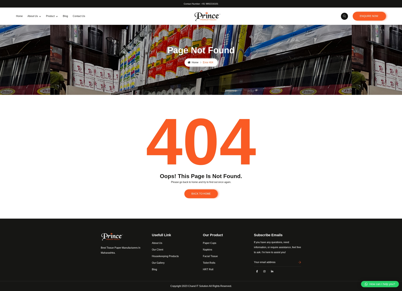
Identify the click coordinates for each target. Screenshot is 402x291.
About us (32, 16)
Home (19, 16)
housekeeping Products (165, 256)
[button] (380, 284)
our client (157, 249)
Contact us (79, 16)
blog (65, 16)
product (50, 16)
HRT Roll (208, 269)
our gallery (158, 262)
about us (157, 243)
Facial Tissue (210, 256)
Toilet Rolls (209, 262)
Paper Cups (209, 243)
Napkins (207, 249)
